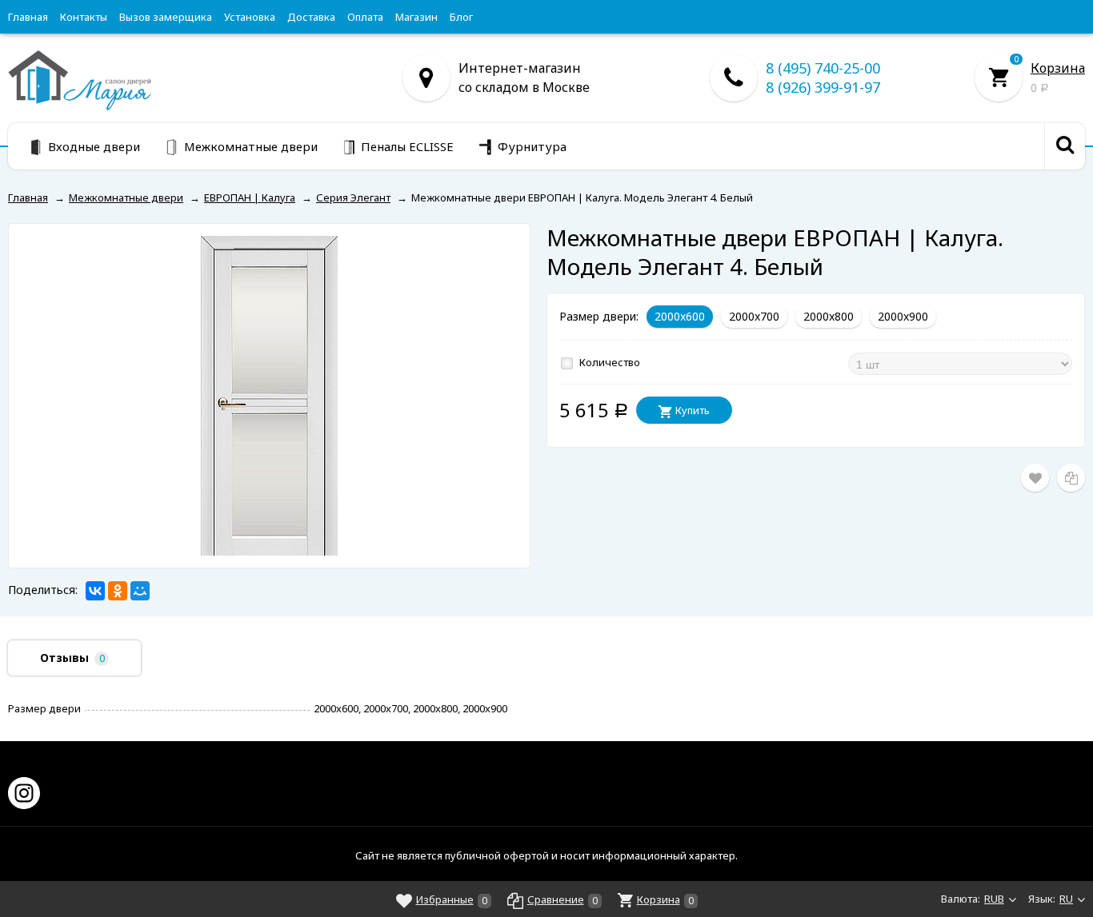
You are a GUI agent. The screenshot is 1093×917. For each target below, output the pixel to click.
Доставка (311, 17)
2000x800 (828, 316)
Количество (608, 362)
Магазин (416, 17)
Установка (249, 17)
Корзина (1058, 68)
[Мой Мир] (140, 590)
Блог (461, 17)
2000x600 (680, 316)
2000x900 (903, 316)
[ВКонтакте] (95, 590)
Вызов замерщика (165, 17)
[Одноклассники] (117, 590)
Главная (28, 17)
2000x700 (754, 316)
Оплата (365, 17)
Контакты (83, 17)
